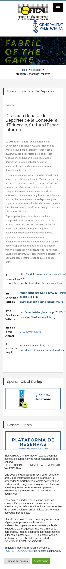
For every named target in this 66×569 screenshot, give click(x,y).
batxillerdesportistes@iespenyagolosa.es (42, 283)
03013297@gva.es (30, 331)
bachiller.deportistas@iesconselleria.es (41, 301)
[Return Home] (33, 11)
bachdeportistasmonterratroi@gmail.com (42, 350)
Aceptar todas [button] (41, 561)
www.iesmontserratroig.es (34, 345)
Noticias (36, 69)
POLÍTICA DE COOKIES (18, 550)
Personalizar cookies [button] (17, 561)
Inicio (24, 69)
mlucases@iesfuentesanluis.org (37, 317)
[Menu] (58, 7)
